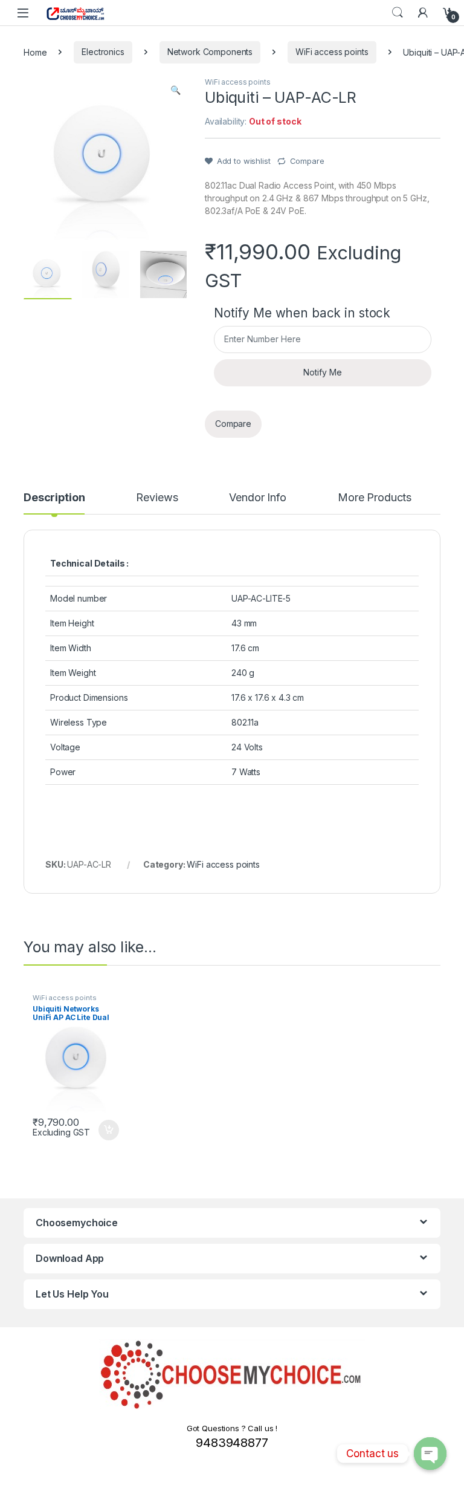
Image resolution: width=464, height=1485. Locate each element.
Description (54, 498)
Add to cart (108, 1130)
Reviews (157, 498)
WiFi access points (331, 52)
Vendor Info (257, 498)
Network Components (210, 52)
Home (35, 52)
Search (397, 12)
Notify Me (322, 372)
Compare (307, 161)
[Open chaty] (430, 1453)
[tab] (54, 503)
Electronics (103, 52)
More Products (374, 498)
